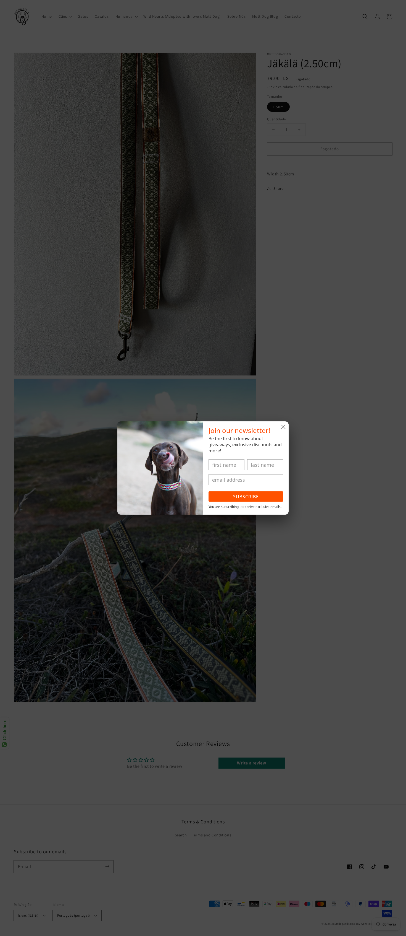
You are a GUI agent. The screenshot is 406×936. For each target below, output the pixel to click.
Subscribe (246, 497)
